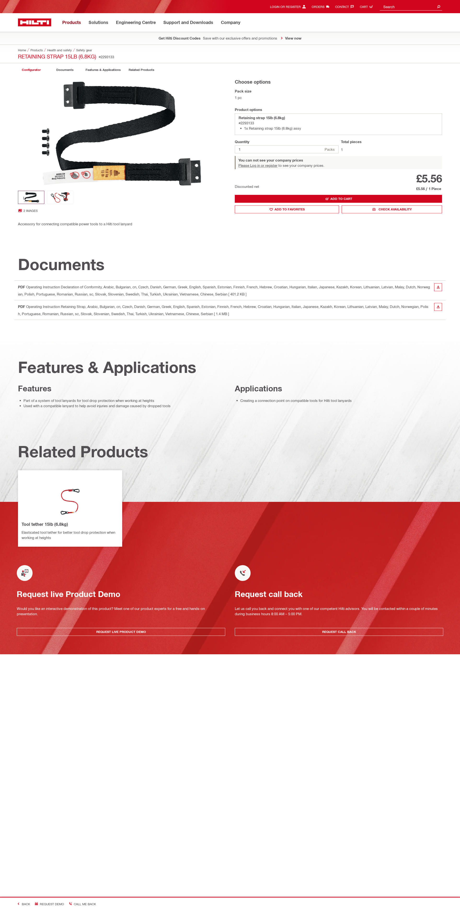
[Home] (34, 22)
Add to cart (341, 199)
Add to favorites (290, 209)
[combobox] (411, 7)
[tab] (31, 69)
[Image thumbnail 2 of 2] (60, 197)
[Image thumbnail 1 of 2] (31, 197)
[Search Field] (439, 7)
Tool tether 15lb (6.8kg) (45, 524)
